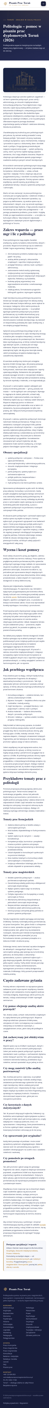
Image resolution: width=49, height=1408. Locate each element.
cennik (14, 597)
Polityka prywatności (11, 1403)
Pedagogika (7, 1335)
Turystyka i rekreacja (34, 1330)
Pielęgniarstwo (8, 1338)
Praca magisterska (10, 1348)
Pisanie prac (8, 1367)
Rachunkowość (31, 1319)
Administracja (8, 1308)
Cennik (5, 1362)
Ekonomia (7, 1316)
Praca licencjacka (9, 1345)
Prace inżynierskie (10, 1351)
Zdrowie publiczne (33, 1335)
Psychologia (30, 1316)
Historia (16, 1253)
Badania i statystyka (10, 1356)
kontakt (43, 1224)
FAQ (4, 1364)
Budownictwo (8, 1313)
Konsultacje (7, 1353)
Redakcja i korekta (10, 1359)
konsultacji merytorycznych (18, 1259)
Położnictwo (30, 1310)
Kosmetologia (8, 1327)
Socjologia (10, 1251)
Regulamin (24, 1403)
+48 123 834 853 (9, 1374)
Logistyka (6, 1330)
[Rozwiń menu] (43, 3)
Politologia (30, 1308)
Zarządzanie (30, 1332)
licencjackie (23, 1264)
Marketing (7, 1332)
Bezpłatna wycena (10, 1385)
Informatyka (7, 1324)
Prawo (9, 1253)
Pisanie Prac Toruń (19, 3)
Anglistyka (7, 1310)
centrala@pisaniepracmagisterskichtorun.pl (18, 1377)
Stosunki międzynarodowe (27, 1251)
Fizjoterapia (7, 1319)
